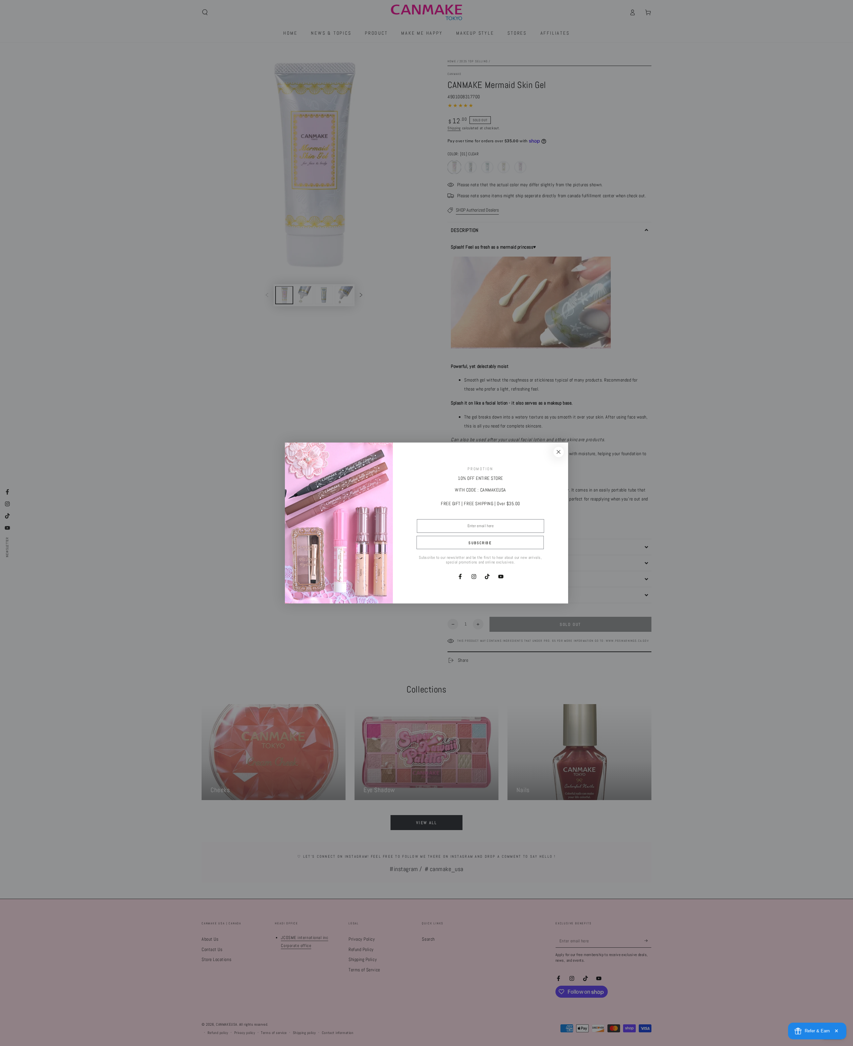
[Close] (558, 452)
